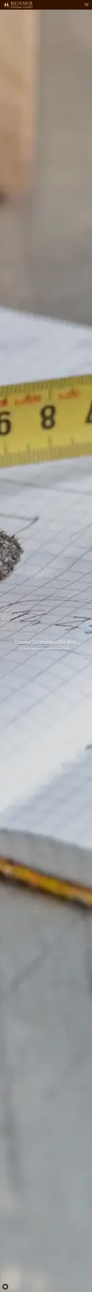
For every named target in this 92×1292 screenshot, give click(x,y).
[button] (5, 1286)
